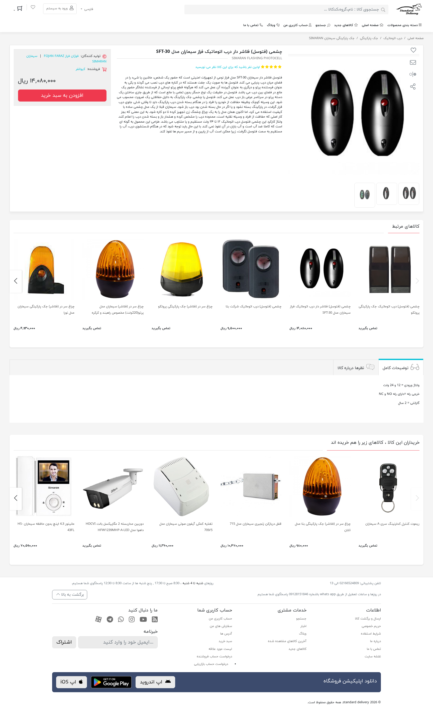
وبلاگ (271, 25)
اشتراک (64, 642)
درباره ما (375, 641)
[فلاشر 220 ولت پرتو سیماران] (112, 269)
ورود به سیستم (57, 8)
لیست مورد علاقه (220, 649)
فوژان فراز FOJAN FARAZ (61, 56)
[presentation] (417, 281)
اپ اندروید (152, 682)
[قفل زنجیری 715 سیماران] (251, 486)
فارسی (88, 9)
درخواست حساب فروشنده (214, 656)
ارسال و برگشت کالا (368, 618)
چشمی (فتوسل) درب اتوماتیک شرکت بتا (253, 306)
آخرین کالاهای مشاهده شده (287, 641)
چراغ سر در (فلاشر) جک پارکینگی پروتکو (185, 306)
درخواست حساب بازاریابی (211, 664)
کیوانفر (80, 69)
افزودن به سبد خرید (62, 95)
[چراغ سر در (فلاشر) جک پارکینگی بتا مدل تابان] (319, 486)
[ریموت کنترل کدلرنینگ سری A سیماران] (389, 486)
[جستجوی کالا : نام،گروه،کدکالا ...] (383, 9)
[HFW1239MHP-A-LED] (112, 486)
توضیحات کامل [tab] (395, 368)
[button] (412, 63)
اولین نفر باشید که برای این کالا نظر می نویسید (227, 67)
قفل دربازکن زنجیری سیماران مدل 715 (255, 524)
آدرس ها (226, 634)
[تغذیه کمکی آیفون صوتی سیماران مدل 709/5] (182, 486)
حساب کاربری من (295, 25)
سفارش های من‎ (221, 626)
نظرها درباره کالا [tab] (351, 368)
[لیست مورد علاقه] (33, 8)
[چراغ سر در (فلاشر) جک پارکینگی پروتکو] (182, 269)
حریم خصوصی (371, 626)
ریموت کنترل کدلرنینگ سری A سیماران (392, 524)
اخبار (303, 626)
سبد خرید (225, 641)
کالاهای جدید (343, 25)
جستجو (320, 25)
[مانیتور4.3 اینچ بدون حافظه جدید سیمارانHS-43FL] (44, 486)
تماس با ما (251, 25)
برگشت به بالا (72, 594)
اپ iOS (69, 682)
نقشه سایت (373, 656)
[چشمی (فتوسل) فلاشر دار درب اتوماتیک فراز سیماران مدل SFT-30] (409, 193)
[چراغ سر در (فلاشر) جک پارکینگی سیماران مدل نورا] (44, 269)
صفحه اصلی (370, 25)
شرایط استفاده (371, 634)
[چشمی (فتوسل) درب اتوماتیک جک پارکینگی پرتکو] (389, 269)
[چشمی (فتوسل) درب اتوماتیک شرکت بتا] (251, 269)
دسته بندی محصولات (402, 25)
